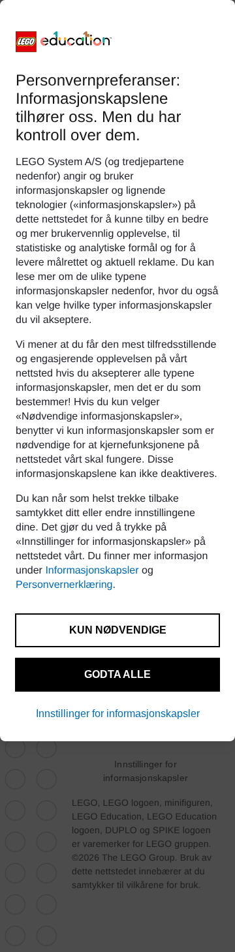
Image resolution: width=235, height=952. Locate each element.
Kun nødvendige (117, 630)
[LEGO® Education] (64, 41)
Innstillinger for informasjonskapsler (118, 713)
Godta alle (117, 674)
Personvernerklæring (64, 585)
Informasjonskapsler (91, 570)
